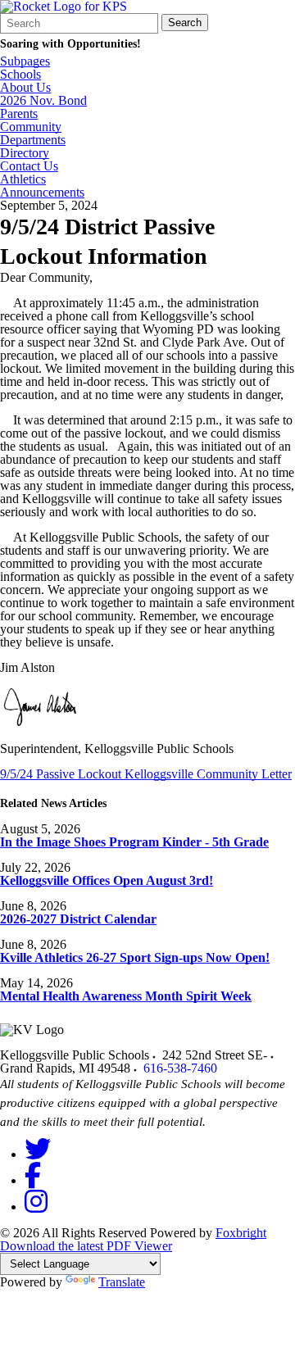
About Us (25, 87)
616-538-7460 (180, 1068)
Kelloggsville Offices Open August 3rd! (106, 880)
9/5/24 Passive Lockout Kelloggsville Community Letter (146, 774)
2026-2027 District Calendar (78, 919)
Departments (33, 140)
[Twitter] (38, 1154)
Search (185, 22)
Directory (24, 153)
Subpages (25, 61)
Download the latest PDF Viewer (86, 1246)
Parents (19, 113)
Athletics (23, 179)
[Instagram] (36, 1206)
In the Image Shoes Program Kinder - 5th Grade (134, 842)
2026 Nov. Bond (43, 100)
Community (30, 127)
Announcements (42, 192)
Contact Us (29, 166)
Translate (121, 1282)
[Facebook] (33, 1180)
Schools (20, 74)
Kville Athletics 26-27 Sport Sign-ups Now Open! (135, 957)
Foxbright (241, 1233)
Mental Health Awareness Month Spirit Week (126, 996)
